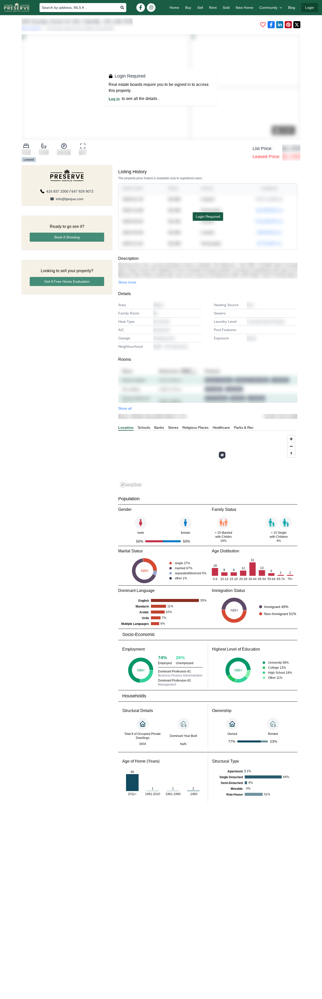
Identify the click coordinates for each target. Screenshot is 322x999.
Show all (125, 408)
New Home (244, 8)
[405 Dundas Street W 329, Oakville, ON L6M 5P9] (222, 455)
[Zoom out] (291, 446)
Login (309, 8)
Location (126, 427)
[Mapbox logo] (131, 485)
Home (174, 8)
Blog (291, 8)
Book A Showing (67, 237)
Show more (127, 282)
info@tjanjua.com (70, 199)
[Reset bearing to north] (291, 453)
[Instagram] (151, 7)
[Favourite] (263, 24)
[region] (207, 461)
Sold (226, 8)
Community (268, 8)
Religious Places (195, 427)
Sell (200, 8)
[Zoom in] (291, 439)
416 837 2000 (57, 191)
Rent (213, 8)
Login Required (208, 217)
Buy (188, 8)
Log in (114, 99)
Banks (159, 427)
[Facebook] (140, 7)
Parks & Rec (244, 427)
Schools (144, 427)
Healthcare (221, 427)
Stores (173, 427)
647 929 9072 (82, 191)
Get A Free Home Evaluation (67, 281)
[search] (122, 7)
